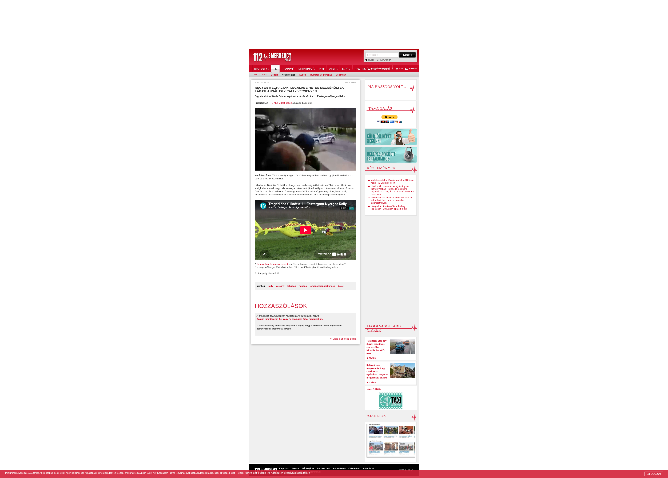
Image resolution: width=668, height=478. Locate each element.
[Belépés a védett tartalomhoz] (391, 155)
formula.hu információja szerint (272, 264)
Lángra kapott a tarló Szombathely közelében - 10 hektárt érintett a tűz (389, 207)
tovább (372, 358)
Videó (333, 68)
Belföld (274, 75)
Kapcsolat (284, 468)
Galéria (295, 468)
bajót (340, 286)
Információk (369, 468)
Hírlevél (413, 69)
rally (270, 286)
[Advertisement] (334, 24)
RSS (401, 69)
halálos (303, 286)
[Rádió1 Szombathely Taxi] (391, 401)
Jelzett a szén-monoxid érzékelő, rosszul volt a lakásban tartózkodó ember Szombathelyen (391, 200)
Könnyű (288, 68)
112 (275, 69)
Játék (346, 68)
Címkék (371, 60)
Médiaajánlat (308, 468)
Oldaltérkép (385, 60)
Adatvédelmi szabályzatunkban (287, 473)
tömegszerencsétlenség (322, 286)
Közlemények (365, 68)
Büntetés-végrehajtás (321, 75)
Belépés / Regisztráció (382, 69)
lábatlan (291, 286)
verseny (280, 286)
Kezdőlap (261, 68)
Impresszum (323, 468)
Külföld (302, 75)
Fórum (385, 68)
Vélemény (341, 75)
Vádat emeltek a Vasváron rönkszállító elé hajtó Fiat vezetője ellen (392, 181)
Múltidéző (306, 68)
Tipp (322, 68)
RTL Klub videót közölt (280, 103)
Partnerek (374, 389)
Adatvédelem (339, 468)
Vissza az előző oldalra (344, 338)
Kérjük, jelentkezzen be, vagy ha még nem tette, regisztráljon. (290, 319)
